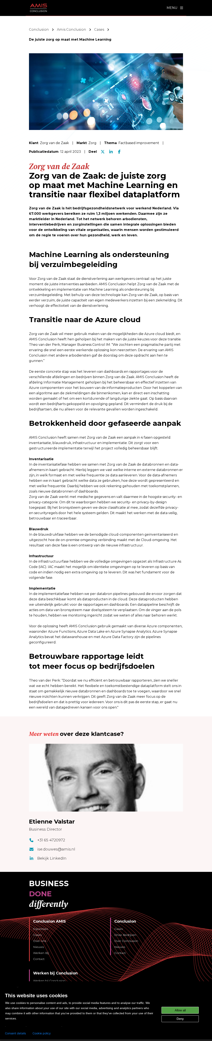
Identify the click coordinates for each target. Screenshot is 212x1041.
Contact (39, 959)
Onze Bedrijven (125, 935)
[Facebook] (119, 151)
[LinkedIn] (110, 151)
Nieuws (38, 947)
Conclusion (39, 30)
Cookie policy (42, 1033)
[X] (102, 151)
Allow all (180, 1010)
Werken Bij (41, 953)
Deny (180, 1018)
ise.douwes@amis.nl (56, 849)
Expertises (40, 929)
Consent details (15, 1033)
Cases (99, 30)
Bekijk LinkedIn (51, 858)
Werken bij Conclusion (49, 981)
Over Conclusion (126, 941)
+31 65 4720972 (51, 840)
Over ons (39, 941)
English (10, 987)
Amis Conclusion (71, 30)
